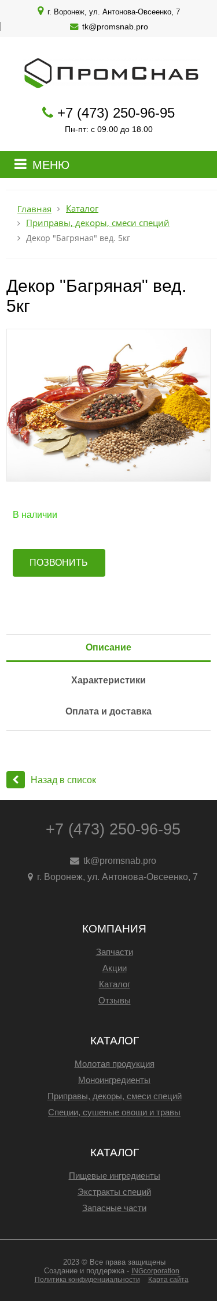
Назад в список (63, 780)
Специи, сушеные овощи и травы (114, 1112)
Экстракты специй (114, 1192)
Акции (114, 968)
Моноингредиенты (114, 1080)
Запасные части (114, 1208)
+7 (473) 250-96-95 (116, 113)
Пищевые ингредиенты (114, 1175)
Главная (34, 209)
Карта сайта (168, 1279)
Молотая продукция (115, 1064)
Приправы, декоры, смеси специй (98, 223)
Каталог (82, 208)
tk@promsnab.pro (115, 26)
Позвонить (59, 562)
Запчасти (114, 952)
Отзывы (114, 1000)
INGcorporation (155, 1271)
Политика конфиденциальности (87, 1279)
